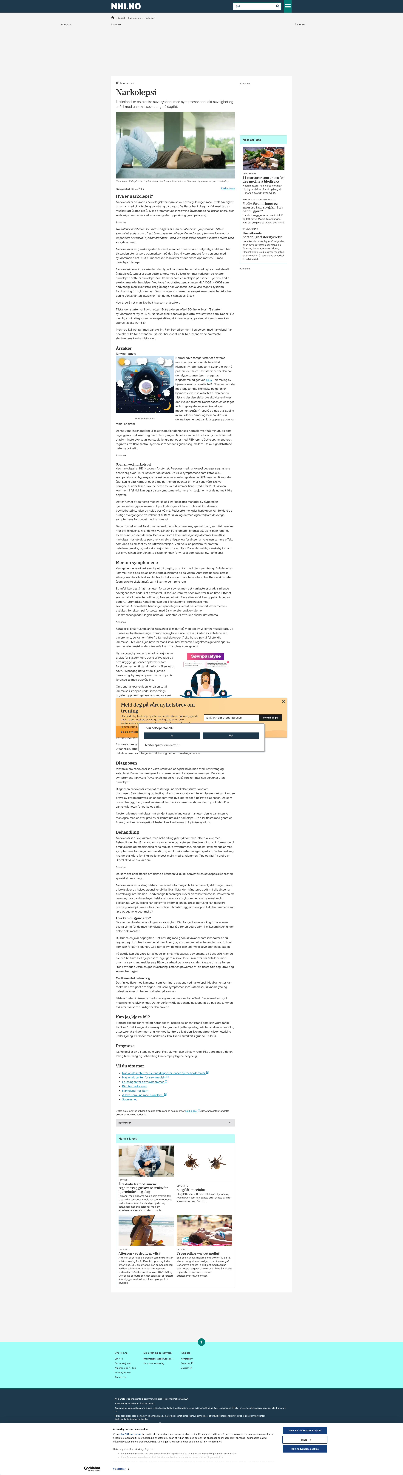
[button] (288, 6)
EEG (209, 380)
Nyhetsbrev (187, 1358)
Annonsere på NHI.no (125, 1368)
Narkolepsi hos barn (135, 1090)
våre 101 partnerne (130, 1434)
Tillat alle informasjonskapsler (305, 1430)
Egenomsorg (134, 18)
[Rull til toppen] (201, 1342)
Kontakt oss (120, 1377)
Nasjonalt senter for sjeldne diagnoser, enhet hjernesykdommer (163, 1073)
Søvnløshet (129, 1099)
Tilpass (303, 1439)
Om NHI (119, 1358)
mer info (125, 1461)
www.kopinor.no (223, 1408)
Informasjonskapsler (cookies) (158, 1358)
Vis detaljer (119, 1468)
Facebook (186, 1363)
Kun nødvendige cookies (305, 1449)
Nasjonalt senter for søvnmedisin (143, 1077)
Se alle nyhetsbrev (131, 731)
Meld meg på (270, 717)
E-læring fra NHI (123, 1372)
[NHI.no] (112, 18)
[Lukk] (283, 701)
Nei (231, 735)
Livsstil (121, 18)
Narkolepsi (191, 1110)
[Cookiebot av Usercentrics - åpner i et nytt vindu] (92, 1469)
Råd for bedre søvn (134, 1086)
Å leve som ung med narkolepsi (142, 1095)
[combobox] (251, 6)
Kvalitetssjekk (228, 188)
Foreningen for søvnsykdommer (143, 1082)
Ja (172, 735)
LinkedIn (185, 1368)
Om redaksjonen (123, 1363)
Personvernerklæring (153, 1363)
